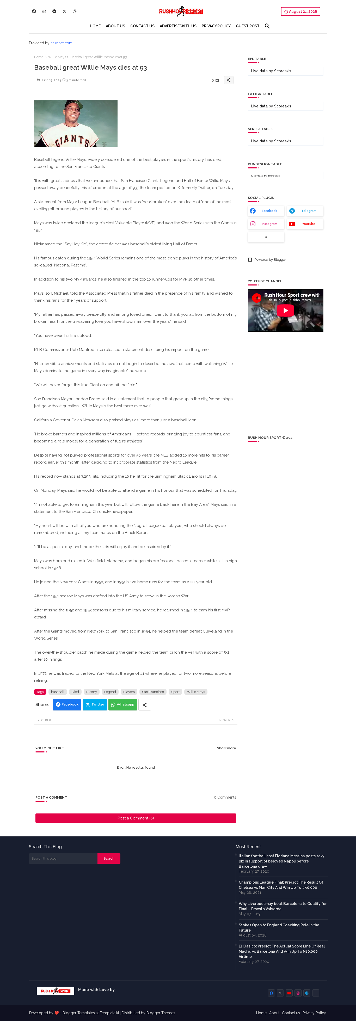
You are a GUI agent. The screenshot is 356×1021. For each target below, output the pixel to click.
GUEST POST (248, 26)
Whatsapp (125, 704)
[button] (267, 26)
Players (129, 692)
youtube (308, 224)
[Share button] (144, 704)
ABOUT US (115, 26)
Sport (175, 692)
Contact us (291, 1013)
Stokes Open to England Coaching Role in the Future (279, 927)
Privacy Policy (314, 1013)
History (91, 692)
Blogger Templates (79, 1013)
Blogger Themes (160, 1013)
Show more (226, 748)
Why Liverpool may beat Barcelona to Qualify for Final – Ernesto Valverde (283, 906)
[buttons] (34, 11)
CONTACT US (142, 26)
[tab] (95, 26)
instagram (269, 224)
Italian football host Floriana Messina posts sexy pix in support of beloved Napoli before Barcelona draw (281, 861)
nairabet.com (61, 43)
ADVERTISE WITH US (178, 26)
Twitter (97, 704)
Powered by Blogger (270, 260)
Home (39, 57)
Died (75, 692)
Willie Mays (57, 57)
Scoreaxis (282, 71)
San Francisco (153, 692)
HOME (95, 26)
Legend (110, 692)
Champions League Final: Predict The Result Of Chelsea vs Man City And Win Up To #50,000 (281, 885)
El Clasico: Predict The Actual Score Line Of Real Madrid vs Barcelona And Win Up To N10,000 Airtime (282, 951)
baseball (57, 692)
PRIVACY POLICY (216, 26)
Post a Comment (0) (136, 818)
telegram (308, 211)
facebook (269, 211)
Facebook (70, 704)
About (274, 1013)
